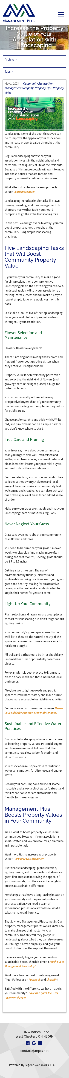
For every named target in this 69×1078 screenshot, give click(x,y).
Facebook (35, 980)
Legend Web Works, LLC (40, 1065)
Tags (8, 72)
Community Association (38, 83)
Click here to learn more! (29, 859)
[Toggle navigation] (61, 14)
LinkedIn (52, 980)
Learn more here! (24, 192)
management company (19, 88)
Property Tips (43, 88)
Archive (10, 60)
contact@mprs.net (34, 1050)
